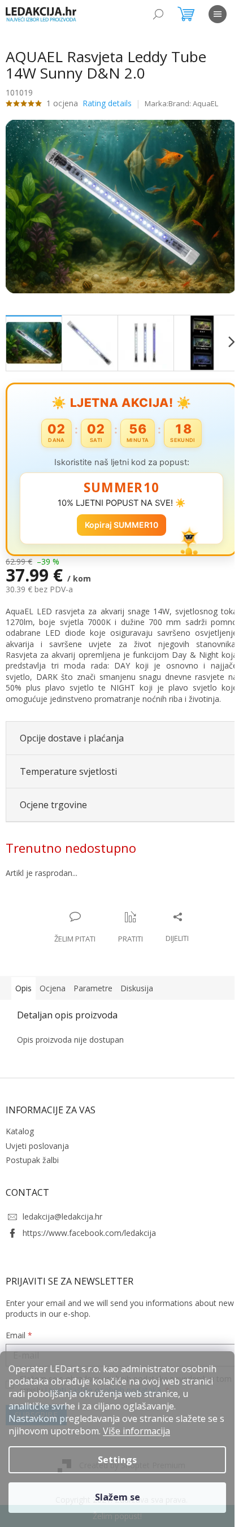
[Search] (158, 14)
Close (79, 898)
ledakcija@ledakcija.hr (62, 1210)
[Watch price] (126, 921)
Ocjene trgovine (53, 798)
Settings (117, 1460)
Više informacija (136, 1431)
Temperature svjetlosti (68, 765)
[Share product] (173, 921)
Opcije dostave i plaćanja (72, 732)
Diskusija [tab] (136, 982)
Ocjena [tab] (53, 982)
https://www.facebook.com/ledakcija (89, 1226)
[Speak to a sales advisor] (71, 921)
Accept (117, 1497)
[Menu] (217, 14)
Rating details (107, 103)
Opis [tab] (23, 982)
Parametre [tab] (92, 982)
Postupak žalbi (32, 1153)
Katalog (20, 1125)
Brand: (193, 103)
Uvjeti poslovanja (37, 1139)
